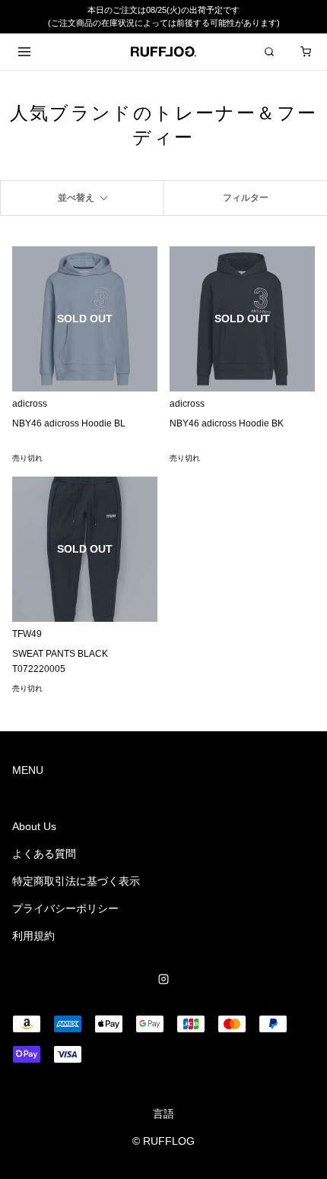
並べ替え (76, 197)
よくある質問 (44, 854)
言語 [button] (163, 1114)
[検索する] (269, 52)
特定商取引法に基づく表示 (76, 881)
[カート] (306, 52)
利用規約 (33, 936)
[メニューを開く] (24, 51)
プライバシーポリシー (65, 908)
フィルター (245, 197)
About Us (34, 826)
